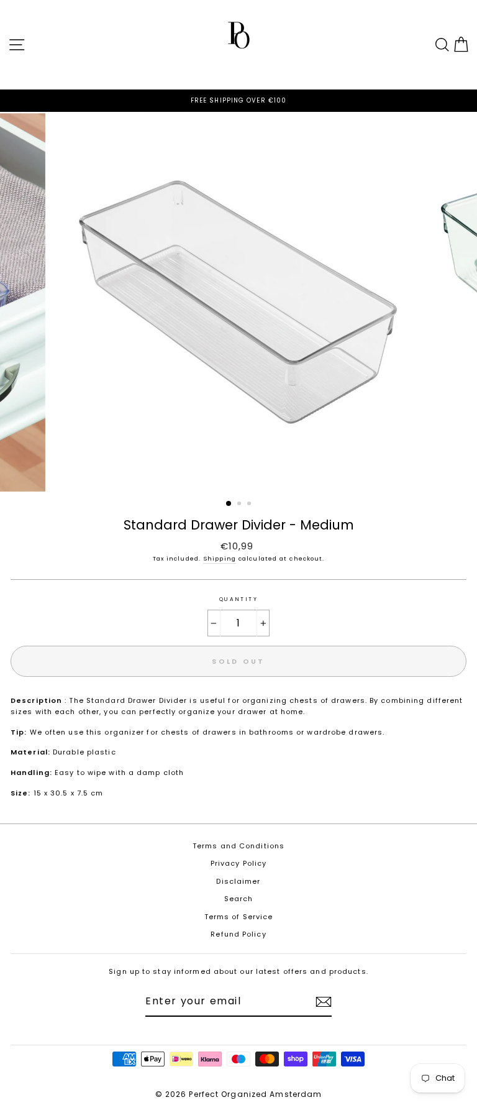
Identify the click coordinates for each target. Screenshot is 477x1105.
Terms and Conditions (238, 846)
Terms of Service (238, 917)
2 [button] (240, 505)
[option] (238, 101)
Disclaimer (238, 881)
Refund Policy (238, 934)
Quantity (238, 599)
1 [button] (229, 504)
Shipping (219, 558)
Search (238, 899)
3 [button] (250, 505)
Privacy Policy (238, 863)
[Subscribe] (324, 1001)
